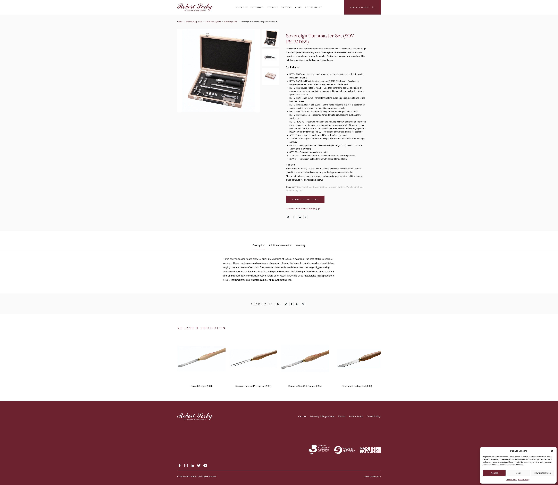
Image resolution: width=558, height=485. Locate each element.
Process (273, 7)
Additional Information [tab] (280, 245)
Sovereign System (213, 22)
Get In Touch (313, 7)
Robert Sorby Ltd (192, 476)
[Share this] (288, 217)
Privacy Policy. (356, 416)
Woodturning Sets (354, 187)
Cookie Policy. (374, 416)
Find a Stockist (360, 7)
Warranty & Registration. (322, 416)
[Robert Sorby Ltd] (194, 7)
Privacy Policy (523, 480)
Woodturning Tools (194, 22)
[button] (552, 450)
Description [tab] (258, 245)
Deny (518, 473)
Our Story (257, 7)
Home (179, 22)
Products (241, 7)
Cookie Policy (511, 480)
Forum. (342, 416)
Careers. (302, 416)
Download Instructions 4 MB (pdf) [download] (301, 208)
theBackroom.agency (373, 476)
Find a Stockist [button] (305, 199)
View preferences (542, 473)
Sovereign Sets (230, 22)
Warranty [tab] (300, 245)
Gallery (287, 7)
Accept (494, 473)
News (298, 7)
